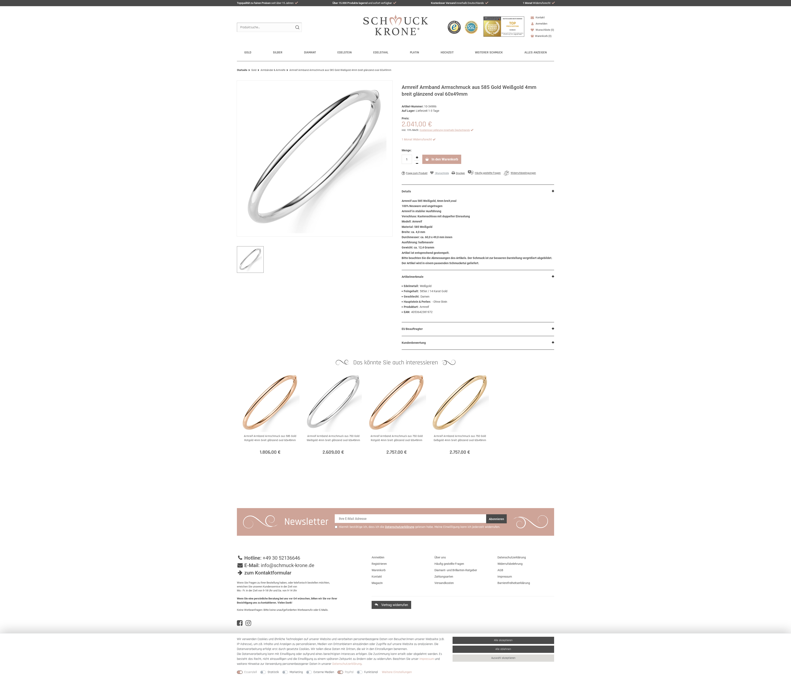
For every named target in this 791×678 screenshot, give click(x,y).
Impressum (504, 576)
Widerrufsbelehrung (510, 563)
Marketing (296, 672)
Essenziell (250, 672)
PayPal (349, 672)
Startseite (242, 70)
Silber (277, 52)
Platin (414, 52)
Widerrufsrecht (536, 3)
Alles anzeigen (535, 52)
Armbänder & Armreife (273, 70)
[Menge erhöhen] (417, 157)
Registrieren (379, 563)
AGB (500, 570)
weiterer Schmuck (489, 52)
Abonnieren (496, 519)
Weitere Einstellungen (397, 672)
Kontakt (540, 17)
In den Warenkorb (444, 159)
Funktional (371, 672)
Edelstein (344, 52)
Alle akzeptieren (503, 640)
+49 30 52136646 (281, 558)
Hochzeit (447, 52)
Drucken (460, 173)
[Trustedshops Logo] (454, 27)
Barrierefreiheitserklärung (513, 583)
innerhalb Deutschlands (457, 3)
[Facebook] (239, 623)
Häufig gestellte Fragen (449, 563)
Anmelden (378, 557)
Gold (247, 52)
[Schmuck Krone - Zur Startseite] (395, 24)
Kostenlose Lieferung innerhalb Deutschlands (445, 130)
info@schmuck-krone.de (287, 565)
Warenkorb (543, 36)
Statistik (273, 672)
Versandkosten (444, 583)
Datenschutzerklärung (511, 557)
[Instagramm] (248, 623)
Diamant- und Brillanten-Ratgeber (455, 570)
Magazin (377, 583)
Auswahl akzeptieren (503, 658)
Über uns (440, 557)
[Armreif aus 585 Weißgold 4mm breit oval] (314, 158)
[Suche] (297, 27)
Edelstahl (380, 52)
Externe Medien (324, 672)
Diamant (310, 52)
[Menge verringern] (417, 163)
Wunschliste (544, 29)
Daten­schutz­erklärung (347, 664)
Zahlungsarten (443, 576)
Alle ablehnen (503, 649)
